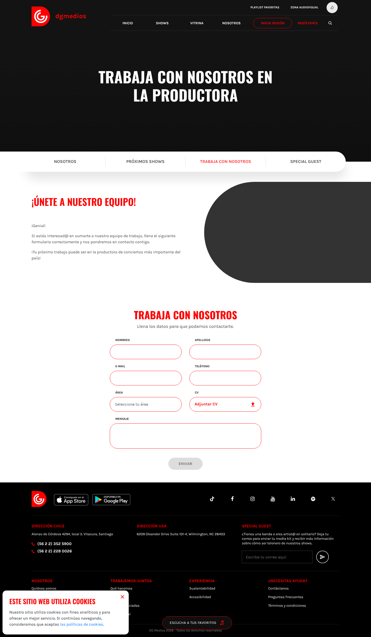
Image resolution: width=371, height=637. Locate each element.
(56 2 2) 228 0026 (54, 551)
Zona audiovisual (304, 7)
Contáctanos (278, 588)
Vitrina (196, 23)
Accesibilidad (200, 597)
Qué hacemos (121, 588)
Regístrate (308, 23)
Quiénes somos (44, 588)
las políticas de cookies (81, 624)
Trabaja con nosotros (225, 161)
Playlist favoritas (264, 7)
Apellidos (202, 340)
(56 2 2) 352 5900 (54, 544)
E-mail (120, 366)
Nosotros (231, 23)
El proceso (119, 597)
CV (197, 393)
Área (119, 393)
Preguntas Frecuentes (285, 597)
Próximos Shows (145, 161)
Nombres (122, 340)
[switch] (332, 7)
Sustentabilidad (202, 588)
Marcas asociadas (125, 605)
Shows (162, 23)
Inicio (127, 23)
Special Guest (305, 161)
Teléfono (202, 366)
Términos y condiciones (287, 605)
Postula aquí (121, 614)
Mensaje (122, 419)
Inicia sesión (272, 23)
